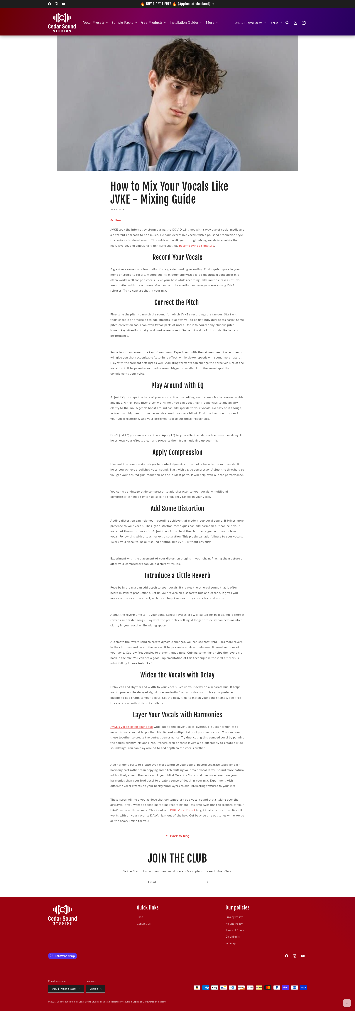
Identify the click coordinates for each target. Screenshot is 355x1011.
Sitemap (231, 943)
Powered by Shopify (155, 1001)
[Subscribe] (206, 882)
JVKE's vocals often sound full (131, 726)
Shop (140, 917)
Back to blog (180, 836)
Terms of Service (236, 930)
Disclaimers (233, 936)
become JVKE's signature (196, 245)
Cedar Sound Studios (67, 1001)
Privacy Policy (234, 917)
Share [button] (118, 220)
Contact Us (144, 923)
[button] (95, 22)
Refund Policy (234, 923)
